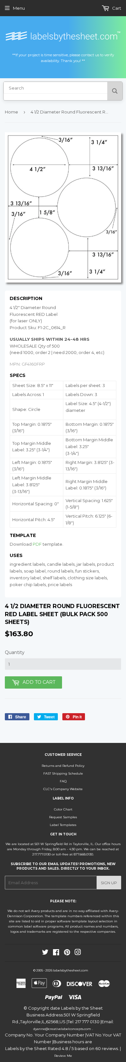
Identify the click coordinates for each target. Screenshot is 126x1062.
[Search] (114, 91)
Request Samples (63, 817)
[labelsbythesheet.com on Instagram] (78, 953)
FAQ (63, 781)
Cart (116, 8)
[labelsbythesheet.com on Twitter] (45, 953)
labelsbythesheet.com (70, 970)
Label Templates (63, 825)
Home (11, 111)
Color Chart (63, 809)
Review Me (63, 1056)
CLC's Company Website (63, 789)
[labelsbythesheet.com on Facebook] (56, 953)
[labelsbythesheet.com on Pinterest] (67, 953)
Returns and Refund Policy (63, 766)
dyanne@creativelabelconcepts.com (62, 1029)
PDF (37, 544)
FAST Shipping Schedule (63, 773)
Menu (19, 8)
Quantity (15, 652)
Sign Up (109, 882)
